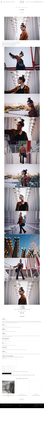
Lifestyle (7, 405)
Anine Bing (22, 305)
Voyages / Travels (25, 7)
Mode (5, 405)
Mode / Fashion (18, 7)
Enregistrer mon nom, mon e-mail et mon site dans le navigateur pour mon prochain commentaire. (15, 371)
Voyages (11, 405)
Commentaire (4, 358)
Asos (29, 309)
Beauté (3, 405)
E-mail (3, 368)
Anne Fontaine (23, 307)
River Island (23, 306)
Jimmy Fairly (23, 308)
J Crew (21, 309)
